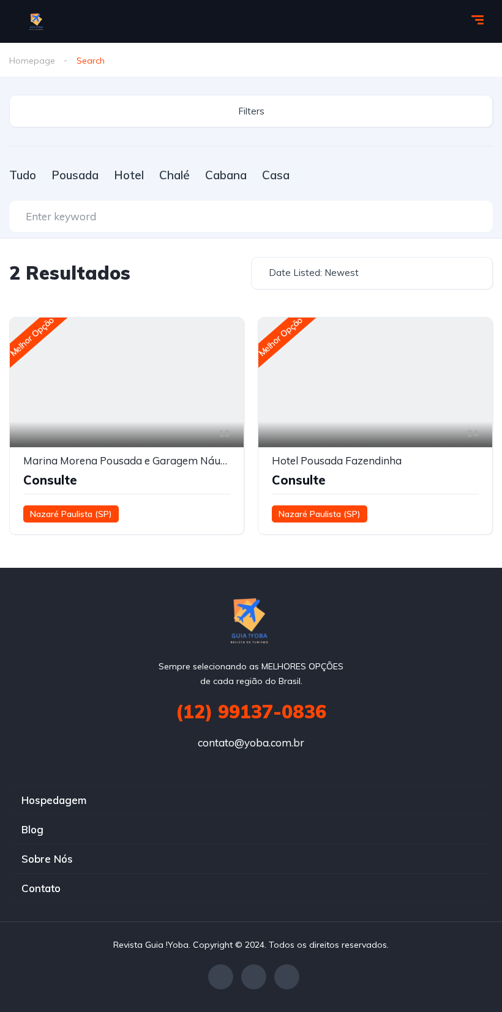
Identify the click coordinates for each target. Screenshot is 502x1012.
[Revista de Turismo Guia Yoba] (37, 21)
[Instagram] (286, 976)
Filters (251, 111)
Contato (41, 888)
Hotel (129, 175)
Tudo (22, 175)
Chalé (174, 175)
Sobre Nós (47, 858)
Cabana (226, 175)
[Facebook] (220, 976)
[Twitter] (253, 976)
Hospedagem (53, 800)
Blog (32, 829)
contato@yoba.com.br (251, 742)
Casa (276, 175)
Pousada (75, 175)
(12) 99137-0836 (251, 711)
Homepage (32, 60)
